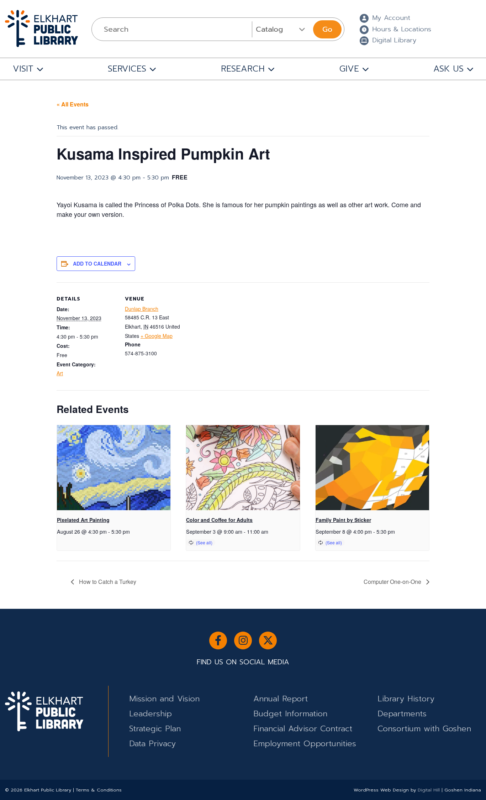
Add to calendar (97, 263)
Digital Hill (429, 789)
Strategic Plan (155, 728)
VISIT (23, 68)
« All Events (73, 104)
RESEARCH (243, 68)
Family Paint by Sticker (343, 519)
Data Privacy (152, 743)
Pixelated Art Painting (83, 519)
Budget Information (290, 714)
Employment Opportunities (304, 743)
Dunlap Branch (141, 308)
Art (60, 373)
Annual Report (280, 699)
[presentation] (113, 468)
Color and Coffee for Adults (219, 519)
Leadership (150, 714)
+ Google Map (157, 335)
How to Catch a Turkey (107, 581)
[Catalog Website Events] (281, 29)
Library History (405, 699)
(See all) (204, 542)
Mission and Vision (164, 699)
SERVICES (127, 68)
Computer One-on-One (393, 581)
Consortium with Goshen (424, 728)
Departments (402, 714)
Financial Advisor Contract (302, 728)
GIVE (349, 68)
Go (327, 29)
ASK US (448, 68)
